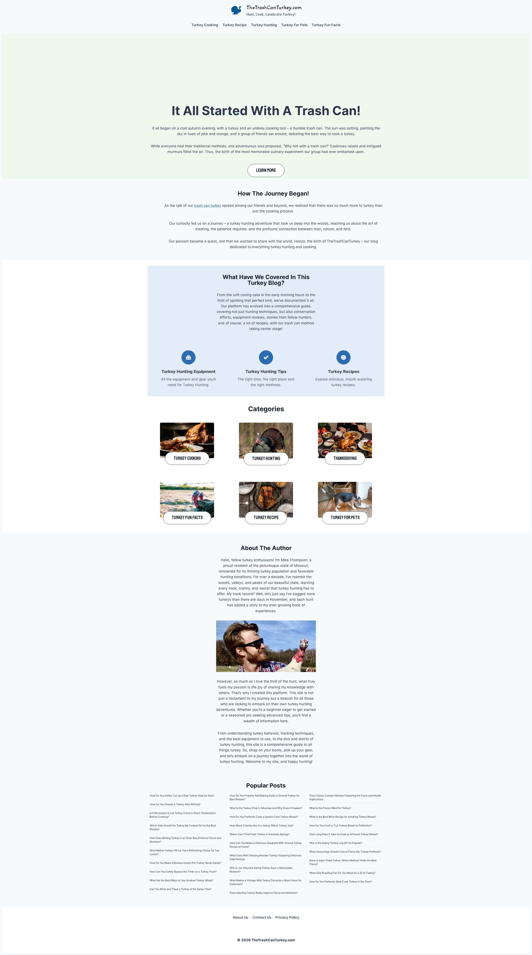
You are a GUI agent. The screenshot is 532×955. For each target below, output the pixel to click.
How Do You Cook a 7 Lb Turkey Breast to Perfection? (340, 825)
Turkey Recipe (234, 25)
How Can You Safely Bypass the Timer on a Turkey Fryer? (183, 871)
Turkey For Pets (294, 25)
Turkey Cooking (204, 25)
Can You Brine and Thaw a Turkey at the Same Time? (180, 889)
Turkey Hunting (264, 25)
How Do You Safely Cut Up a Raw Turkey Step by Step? (182, 795)
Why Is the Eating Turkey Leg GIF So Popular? (335, 842)
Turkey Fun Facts (326, 25)
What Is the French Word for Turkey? (330, 808)
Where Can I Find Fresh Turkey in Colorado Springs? (260, 834)
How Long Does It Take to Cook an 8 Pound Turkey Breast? (343, 834)
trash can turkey (207, 205)
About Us (240, 917)
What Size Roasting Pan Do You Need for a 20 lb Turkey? (342, 872)
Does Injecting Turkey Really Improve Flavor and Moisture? (264, 892)
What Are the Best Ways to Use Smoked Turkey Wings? (181, 880)
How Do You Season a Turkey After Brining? (175, 804)
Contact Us (261, 917)
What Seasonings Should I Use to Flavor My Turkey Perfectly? (345, 851)
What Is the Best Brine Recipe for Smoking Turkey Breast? (342, 816)
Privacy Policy (287, 917)
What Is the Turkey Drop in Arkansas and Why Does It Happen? (266, 808)
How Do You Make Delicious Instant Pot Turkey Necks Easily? (185, 862)
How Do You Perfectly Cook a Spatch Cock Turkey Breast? (264, 816)
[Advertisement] (266, 65)
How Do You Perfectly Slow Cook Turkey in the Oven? (340, 881)
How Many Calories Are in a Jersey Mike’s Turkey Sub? (261, 825)
